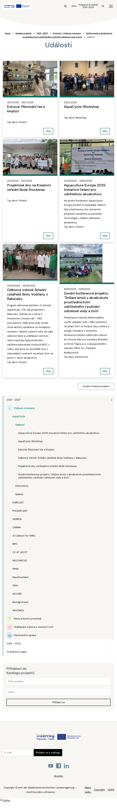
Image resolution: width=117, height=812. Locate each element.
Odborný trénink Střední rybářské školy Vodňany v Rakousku (52, 457)
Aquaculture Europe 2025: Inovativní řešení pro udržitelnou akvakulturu (58, 433)
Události (20, 424)
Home (7, 33)
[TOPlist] (5, 800)
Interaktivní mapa (16, 651)
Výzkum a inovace (24, 408)
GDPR (111, 789)
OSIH (15, 585)
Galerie (19, 494)
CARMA (16, 527)
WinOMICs (18, 610)
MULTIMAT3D (19, 560)
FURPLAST (18, 502)
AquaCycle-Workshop (30, 441)
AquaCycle (18, 416)
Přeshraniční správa (25, 635)
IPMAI (15, 568)
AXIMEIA (17, 519)
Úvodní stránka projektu (96, 386)
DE (103, 6)
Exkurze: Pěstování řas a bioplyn (36, 449)
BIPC (15, 544)
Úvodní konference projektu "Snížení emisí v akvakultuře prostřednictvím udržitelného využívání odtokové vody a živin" (59, 476)
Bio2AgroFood (20, 602)
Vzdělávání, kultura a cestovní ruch (33, 626)
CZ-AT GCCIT (19, 552)
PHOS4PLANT (20, 510)
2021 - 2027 (14, 399)
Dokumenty (21, 485)
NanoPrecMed (20, 577)
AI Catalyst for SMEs (23, 535)
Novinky (58, 776)
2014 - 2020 (14, 643)
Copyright (99, 789)
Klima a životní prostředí (27, 618)
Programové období (88, 6)
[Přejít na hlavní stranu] (58, 739)
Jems (73, 6)
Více (48, 131)
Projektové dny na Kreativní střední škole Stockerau (47, 466)
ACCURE (17, 593)
